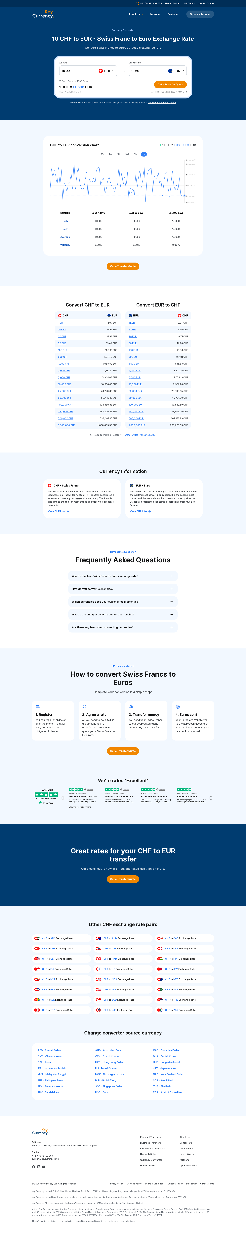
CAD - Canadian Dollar (166, 1050)
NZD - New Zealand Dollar (168, 1074)
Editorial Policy (175, 1183)
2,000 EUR (135, 370)
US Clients (189, 3)
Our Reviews (186, 1148)
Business (173, 14)
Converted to (135, 62)
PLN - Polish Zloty (105, 1080)
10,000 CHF (64, 384)
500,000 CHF (65, 418)
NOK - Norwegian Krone (109, 1074)
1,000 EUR (134, 363)
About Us (184, 1137)
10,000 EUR (135, 384)
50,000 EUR (135, 397)
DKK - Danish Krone (164, 1056)
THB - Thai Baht (162, 1086)
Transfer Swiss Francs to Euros (138, 434)
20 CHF (62, 336)
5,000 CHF (64, 377)
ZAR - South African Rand (168, 1092)
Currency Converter (123, 30)
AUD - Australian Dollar (108, 1050)
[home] (40, 1131)
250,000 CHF (65, 411)
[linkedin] (38, 1166)
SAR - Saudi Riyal (163, 1080)
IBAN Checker (147, 1165)
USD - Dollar (102, 1092)
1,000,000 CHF (66, 425)
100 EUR (133, 350)
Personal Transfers (150, 1137)
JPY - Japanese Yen (165, 1068)
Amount (63, 62)
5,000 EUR (135, 377)
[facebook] (33, 1166)
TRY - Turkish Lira (48, 1092)
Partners (184, 1159)
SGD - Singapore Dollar (108, 1086)
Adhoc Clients (207, 1183)
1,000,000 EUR (137, 425)
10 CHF (62, 329)
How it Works (187, 1154)
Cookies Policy (134, 1183)
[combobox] (107, 71)
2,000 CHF (64, 370)
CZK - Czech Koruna (107, 1056)
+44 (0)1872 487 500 (42, 1156)
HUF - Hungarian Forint (166, 1062)
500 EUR (133, 356)
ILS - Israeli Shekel (106, 1068)
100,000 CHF (65, 404)
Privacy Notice (116, 1183)
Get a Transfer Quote (170, 84)
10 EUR (132, 329)
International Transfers (152, 1148)
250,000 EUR (136, 411)
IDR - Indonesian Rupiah (51, 1068)
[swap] (123, 71)
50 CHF (62, 343)
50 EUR (133, 343)
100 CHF (62, 350)
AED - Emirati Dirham (50, 1050)
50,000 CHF (65, 397)
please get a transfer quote (162, 102)
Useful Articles (173, 3)
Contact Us (186, 1142)
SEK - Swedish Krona (50, 1086)
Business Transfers (150, 1142)
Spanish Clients (206, 3)
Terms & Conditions (155, 1183)
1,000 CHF (64, 363)
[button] (136, 14)
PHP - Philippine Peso (50, 1080)
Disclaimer (191, 1183)
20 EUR (133, 336)
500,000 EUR (136, 418)
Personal (155, 14)
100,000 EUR (136, 404)
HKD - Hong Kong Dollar (109, 1062)
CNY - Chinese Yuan (50, 1056)
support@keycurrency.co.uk (45, 1159)
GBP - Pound (45, 1062)
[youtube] (44, 1166)
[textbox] (106, 71)
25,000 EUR (135, 391)
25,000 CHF (64, 391)
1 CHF (61, 322)
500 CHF (63, 356)
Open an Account (200, 14)
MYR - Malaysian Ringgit (52, 1074)
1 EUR (132, 322)
